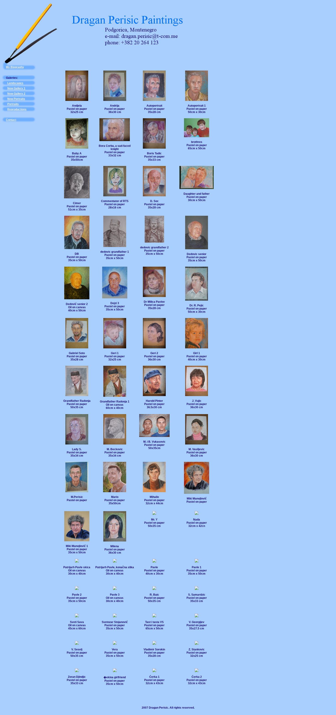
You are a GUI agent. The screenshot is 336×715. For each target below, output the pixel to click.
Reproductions (17, 109)
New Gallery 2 (16, 93)
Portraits (13, 104)
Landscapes (15, 83)
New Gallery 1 (16, 88)
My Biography (15, 67)
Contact (11, 119)
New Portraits (16, 98)
